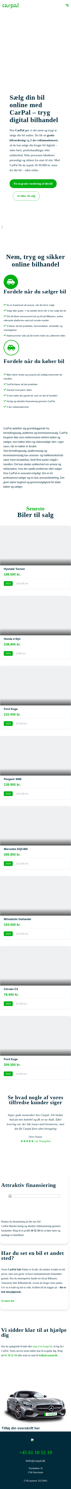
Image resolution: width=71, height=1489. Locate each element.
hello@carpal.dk (48, 1355)
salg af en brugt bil (42, 1346)
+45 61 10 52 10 (35, 1452)
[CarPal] (10, 5)
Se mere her (8, 1300)
